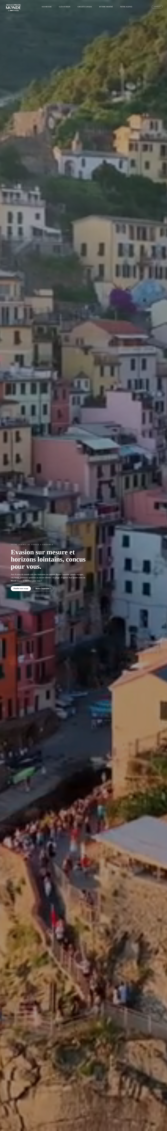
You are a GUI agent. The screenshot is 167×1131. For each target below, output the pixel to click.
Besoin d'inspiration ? (43, 588)
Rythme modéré (106, 7)
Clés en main (64, 7)
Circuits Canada (84, 7)
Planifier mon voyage (21, 588)
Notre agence (126, 7)
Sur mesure (47, 7)
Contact (157, 7)
